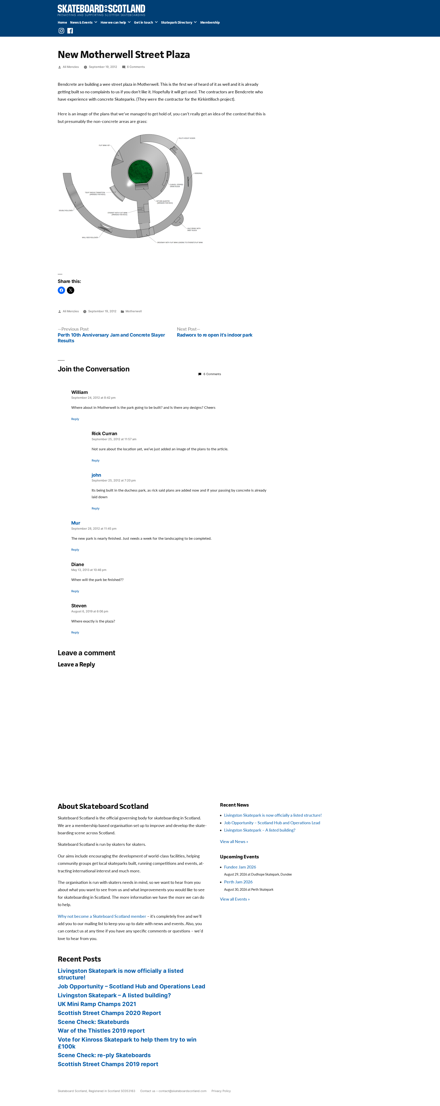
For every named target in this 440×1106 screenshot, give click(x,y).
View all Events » (235, 899)
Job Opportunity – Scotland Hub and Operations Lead (272, 823)
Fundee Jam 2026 (240, 867)
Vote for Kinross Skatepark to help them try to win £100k (127, 1043)
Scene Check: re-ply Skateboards (104, 1055)
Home (62, 22)
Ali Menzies (71, 67)
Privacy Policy (221, 1091)
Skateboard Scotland (72, 1091)
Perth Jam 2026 (238, 882)
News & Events (81, 22)
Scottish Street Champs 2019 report (108, 1064)
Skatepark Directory (176, 22)
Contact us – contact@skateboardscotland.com (173, 1091)
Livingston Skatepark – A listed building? (259, 830)
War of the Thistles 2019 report (101, 1030)
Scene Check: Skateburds (93, 1021)
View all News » (234, 841)
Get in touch (143, 22)
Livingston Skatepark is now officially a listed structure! (273, 815)
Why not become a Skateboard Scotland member (102, 916)
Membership (210, 22)
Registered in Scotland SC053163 (112, 1091)
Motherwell (134, 311)
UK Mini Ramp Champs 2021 (97, 1004)
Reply (75, 419)
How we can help (113, 22)
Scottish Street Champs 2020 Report (109, 1012)
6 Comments (136, 67)
